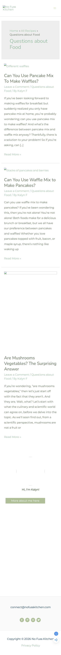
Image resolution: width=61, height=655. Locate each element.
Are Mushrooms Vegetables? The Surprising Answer (30, 363)
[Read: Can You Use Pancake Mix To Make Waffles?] (16, 66)
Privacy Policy (30, 645)
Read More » (12, 154)
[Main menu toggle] (54, 8)
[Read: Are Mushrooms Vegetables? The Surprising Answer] (30, 311)
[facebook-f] (22, 620)
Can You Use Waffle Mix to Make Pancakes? (30, 182)
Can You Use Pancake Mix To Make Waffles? (28, 78)
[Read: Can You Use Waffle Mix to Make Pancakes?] (26, 170)
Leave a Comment (16, 86)
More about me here (25, 500)
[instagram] (33, 620)
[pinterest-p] (27, 620)
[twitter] (38, 620)
